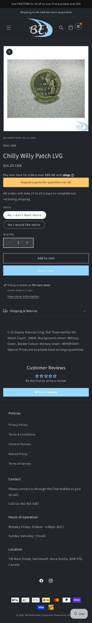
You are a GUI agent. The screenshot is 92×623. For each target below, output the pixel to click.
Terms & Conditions (22, 434)
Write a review (46, 392)
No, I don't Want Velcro (25, 215)
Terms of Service (20, 463)
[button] (8, 27)
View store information (23, 296)
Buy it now (46, 270)
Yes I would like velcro (24, 225)
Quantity (8, 234)
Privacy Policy (18, 425)
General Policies (20, 444)
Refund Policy (18, 454)
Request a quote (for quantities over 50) (46, 182)
